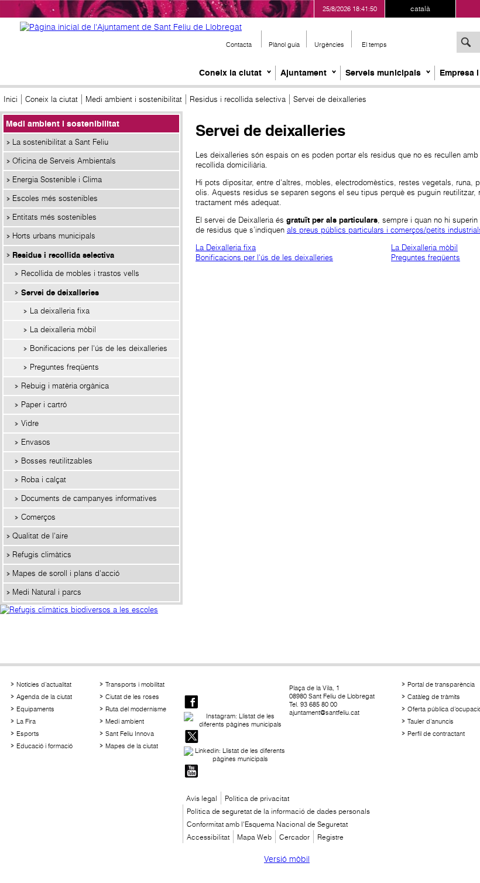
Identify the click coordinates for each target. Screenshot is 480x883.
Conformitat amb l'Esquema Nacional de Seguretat (267, 824)
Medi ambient (124, 721)
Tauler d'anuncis (430, 721)
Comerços (38, 517)
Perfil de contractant (436, 733)
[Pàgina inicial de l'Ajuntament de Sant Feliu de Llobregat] (131, 27)
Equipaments (35, 709)
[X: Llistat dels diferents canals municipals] (191, 737)
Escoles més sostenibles (55, 198)
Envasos (35, 442)
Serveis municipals (383, 72)
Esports (27, 733)
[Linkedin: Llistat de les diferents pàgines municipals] (235, 754)
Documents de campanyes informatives (89, 498)
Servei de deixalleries (60, 292)
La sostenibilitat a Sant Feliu (60, 142)
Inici (11, 99)
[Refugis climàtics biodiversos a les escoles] (91, 622)
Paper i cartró (44, 405)
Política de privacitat (257, 798)
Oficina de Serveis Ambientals (64, 161)
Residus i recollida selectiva (238, 99)
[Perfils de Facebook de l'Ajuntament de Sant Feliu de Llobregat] (191, 702)
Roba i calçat (43, 480)
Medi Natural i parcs (46, 592)
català (420, 8)
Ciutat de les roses (132, 697)
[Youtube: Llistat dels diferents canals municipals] (191, 771)
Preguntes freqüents (64, 367)
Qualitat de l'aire (40, 536)
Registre (330, 837)
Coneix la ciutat (230, 72)
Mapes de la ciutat (131, 746)
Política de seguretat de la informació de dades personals (278, 811)
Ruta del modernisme (135, 709)
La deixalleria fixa (60, 311)
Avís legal (201, 798)
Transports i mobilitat (134, 684)
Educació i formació (44, 746)
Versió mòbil (287, 859)
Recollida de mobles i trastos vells (80, 273)
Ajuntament (303, 72)
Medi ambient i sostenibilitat (133, 99)
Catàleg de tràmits (433, 697)
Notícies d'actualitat (43, 684)
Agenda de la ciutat (44, 697)
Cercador (294, 837)
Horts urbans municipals (53, 236)
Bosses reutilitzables (56, 461)
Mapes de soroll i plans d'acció (65, 573)
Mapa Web (254, 837)
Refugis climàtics (41, 555)
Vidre (30, 423)
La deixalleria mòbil (63, 330)
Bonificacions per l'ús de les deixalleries (98, 348)
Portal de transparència (441, 684)
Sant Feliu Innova (129, 733)
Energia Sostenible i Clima (57, 180)
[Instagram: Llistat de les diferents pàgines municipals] (235, 720)
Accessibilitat (208, 837)
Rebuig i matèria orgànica (65, 386)
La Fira (26, 721)
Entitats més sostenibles (54, 217)
